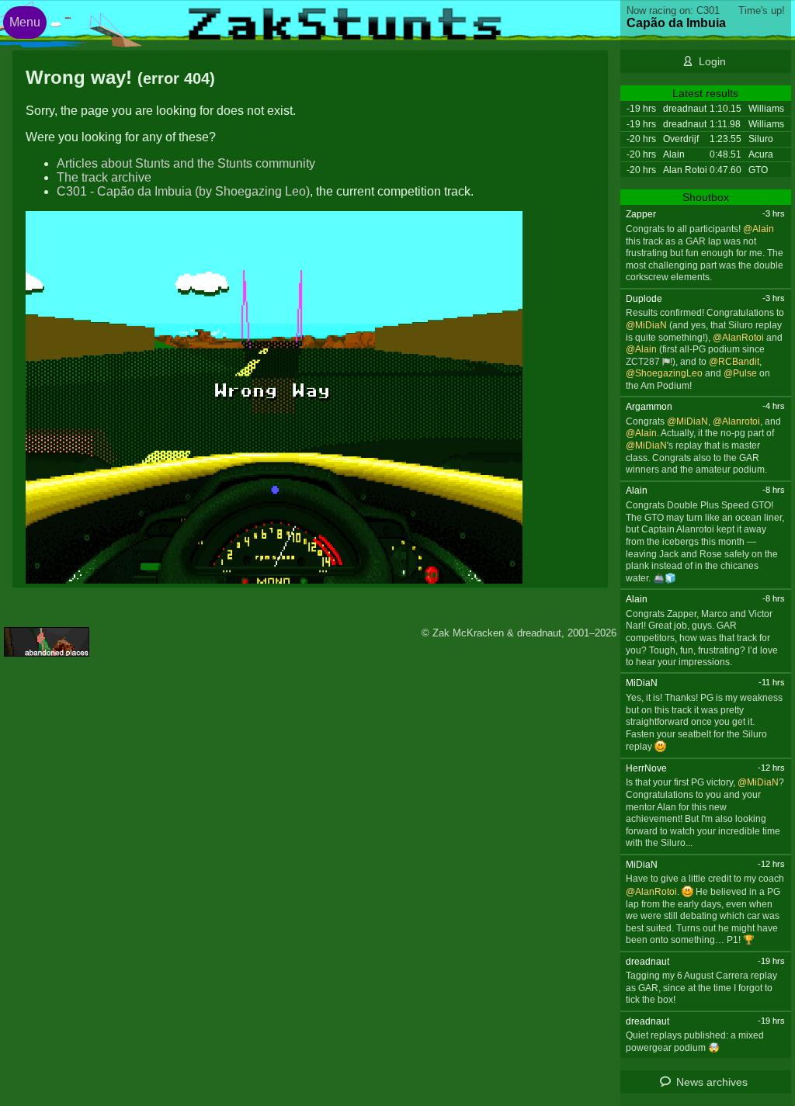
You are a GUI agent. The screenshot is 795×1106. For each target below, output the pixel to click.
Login (712, 61)
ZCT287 (643, 361)
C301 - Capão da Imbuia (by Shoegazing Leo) (183, 191)
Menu (24, 22)
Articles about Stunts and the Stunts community (186, 163)
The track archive (104, 177)
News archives (712, 1082)
